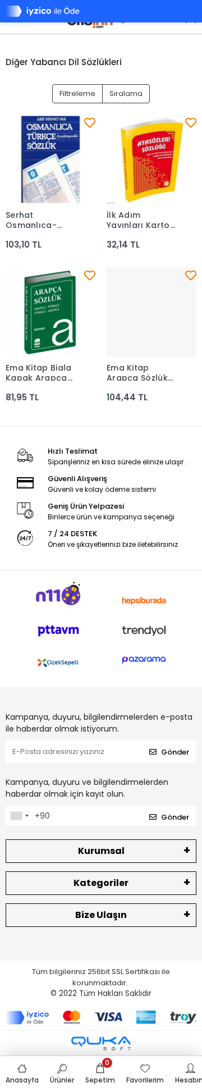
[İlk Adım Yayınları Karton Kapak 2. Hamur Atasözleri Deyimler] (151, 159)
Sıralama (126, 93)
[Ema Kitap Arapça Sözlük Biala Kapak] (151, 312)
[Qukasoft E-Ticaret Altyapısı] (101, 1043)
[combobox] (19, 815)
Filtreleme (77, 93)
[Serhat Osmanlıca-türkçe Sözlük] (50, 159)
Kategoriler (101, 882)
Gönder (175, 752)
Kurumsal (101, 850)
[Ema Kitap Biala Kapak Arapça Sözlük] (50, 312)
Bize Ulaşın (101, 914)
